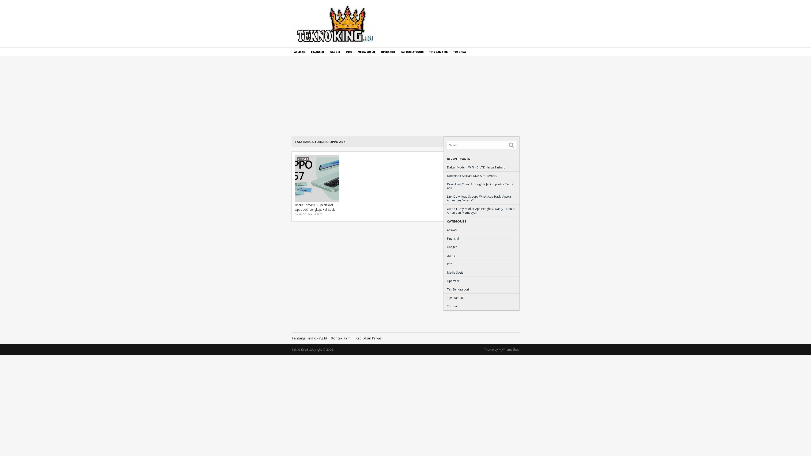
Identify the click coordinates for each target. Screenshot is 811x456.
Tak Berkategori (412, 51)
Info (349, 51)
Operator (388, 51)
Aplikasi (300, 51)
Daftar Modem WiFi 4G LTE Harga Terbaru (476, 167)
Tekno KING (299, 349)
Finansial (318, 51)
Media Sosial (367, 51)
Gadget (335, 51)
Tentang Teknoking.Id (309, 338)
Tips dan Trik (438, 51)
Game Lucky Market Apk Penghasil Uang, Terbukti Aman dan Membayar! (481, 210)
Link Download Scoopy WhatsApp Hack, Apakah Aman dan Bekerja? (480, 198)
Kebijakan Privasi (368, 338)
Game (451, 256)
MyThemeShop (509, 349)
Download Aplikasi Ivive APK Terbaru (472, 176)
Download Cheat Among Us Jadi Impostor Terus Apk (480, 186)
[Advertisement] (405, 96)
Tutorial (459, 51)
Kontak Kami (341, 338)
